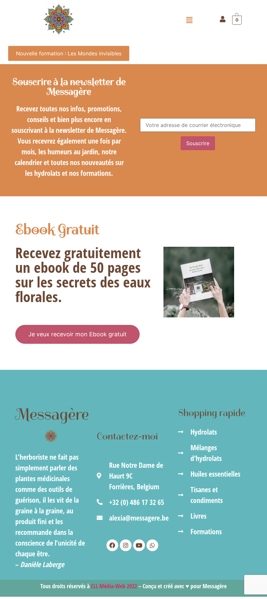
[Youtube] (139, 545)
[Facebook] (112, 545)
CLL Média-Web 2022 (114, 586)
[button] (189, 20)
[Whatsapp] (152, 545)
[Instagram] (126, 545)
